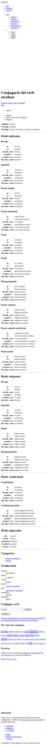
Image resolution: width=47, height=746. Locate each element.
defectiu (35, 620)
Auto (13, 37)
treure (8, 643)
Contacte (9, 739)
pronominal (14, 620)
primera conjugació (13, 558)
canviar (43, 639)
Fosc (13, 35)
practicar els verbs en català (31, 720)
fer (32, 635)
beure (10, 639)
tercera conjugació (37, 618)
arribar (11, 631)
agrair (19, 639)
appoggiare (10, 590)
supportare (19, 590)
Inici (7, 6)
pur (2, 620)
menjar (41, 631)
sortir (14, 639)
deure (35, 643)
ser (30, 643)
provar (32, 639)
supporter (16, 586)
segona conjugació (23, 618)
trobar (17, 631)
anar (15, 635)
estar (4, 639)
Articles (9, 10)
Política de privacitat (13, 737)
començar (41, 643)
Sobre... (9, 734)
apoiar (8, 599)
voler (26, 631)
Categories (5, 614)
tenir (27, 635)
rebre (21, 632)
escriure (3, 635)
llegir (26, 643)
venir (22, 643)
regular (8, 561)
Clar (13, 32)
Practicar (9, 8)
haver (34, 631)
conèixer (16, 643)
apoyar (8, 582)
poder (4, 631)
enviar (37, 639)
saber (10, 635)
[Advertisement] (23, 64)
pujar (37, 635)
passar (27, 639)
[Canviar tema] (7, 30)
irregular (28, 620)
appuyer (9, 586)
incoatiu (7, 620)
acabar (3, 643)
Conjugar (28, 609)
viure (22, 639)
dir (12, 643)
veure (21, 635)
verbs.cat (4, 2)
